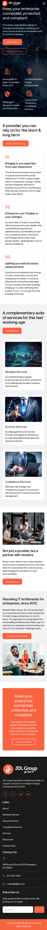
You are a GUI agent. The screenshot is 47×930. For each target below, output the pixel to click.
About (6, 808)
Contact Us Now (23, 741)
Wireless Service (11, 814)
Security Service (11, 820)
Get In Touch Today (15, 143)
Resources (8, 839)
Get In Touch (12, 42)
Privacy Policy (9, 845)
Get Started (12, 330)
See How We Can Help (17, 636)
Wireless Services (16, 372)
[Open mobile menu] (44, 3)
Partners (7, 833)
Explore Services (14, 51)
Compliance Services (18, 481)
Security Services (16, 426)
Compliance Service (12, 827)
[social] (5, 794)
